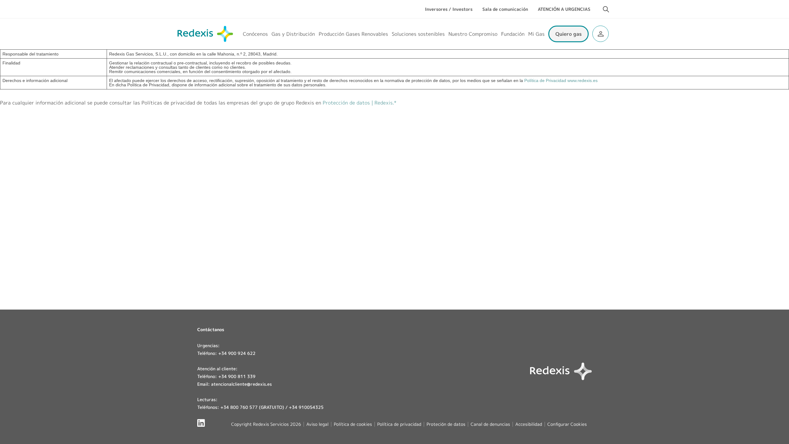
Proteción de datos (446, 424)
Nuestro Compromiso (472, 34)
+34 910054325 (306, 407)
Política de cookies (353, 424)
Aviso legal (317, 424)
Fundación (513, 34)
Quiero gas (568, 34)
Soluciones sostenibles (418, 34)
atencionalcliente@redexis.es (241, 384)
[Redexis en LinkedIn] (201, 423)
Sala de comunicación (505, 9)
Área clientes (600, 34)
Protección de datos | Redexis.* (359, 102)
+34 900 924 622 (237, 353)
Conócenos (255, 34)
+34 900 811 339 (237, 376)
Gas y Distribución (293, 34)
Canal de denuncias (490, 424)
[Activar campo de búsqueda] (605, 9)
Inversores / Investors (448, 9)
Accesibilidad (528, 424)
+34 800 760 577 (239, 407)
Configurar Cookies (567, 424)
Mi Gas (536, 34)
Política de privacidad (399, 424)
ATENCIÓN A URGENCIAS (564, 9)
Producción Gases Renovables (353, 34)
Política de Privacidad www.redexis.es (561, 80)
